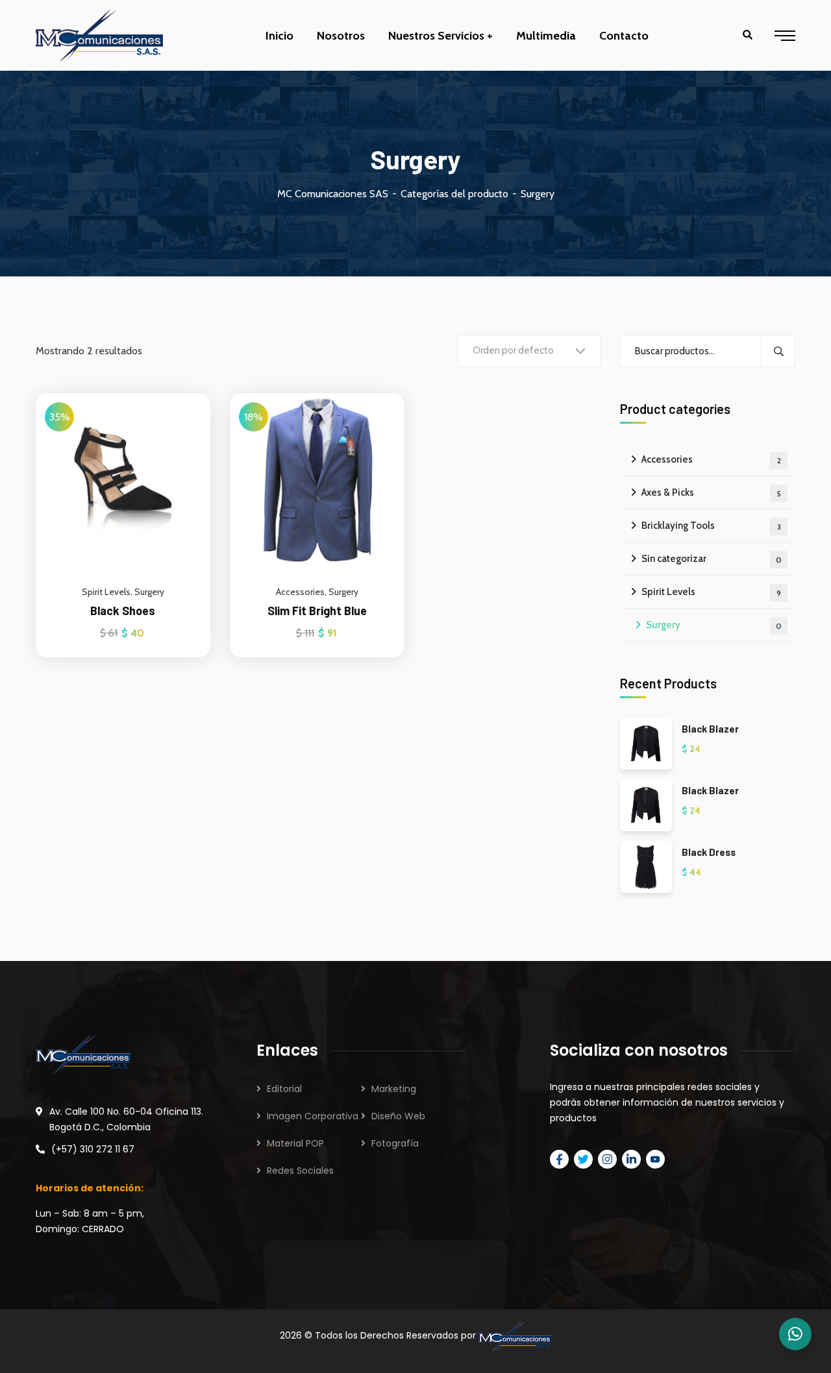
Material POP (295, 1143)
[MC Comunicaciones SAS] (99, 35)
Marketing (393, 1088)
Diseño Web (398, 1116)
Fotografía (395, 1143)
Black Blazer (710, 729)
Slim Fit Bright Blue (317, 610)
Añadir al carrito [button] (184, 393)
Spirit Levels (106, 592)
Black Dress (709, 852)
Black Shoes (122, 610)
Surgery (149, 592)
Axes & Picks (711, 492)
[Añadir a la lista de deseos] (184, 426)
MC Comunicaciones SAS (332, 194)
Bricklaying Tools (711, 525)
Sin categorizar (711, 559)
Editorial (284, 1088)
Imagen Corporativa (312, 1116)
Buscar (778, 351)
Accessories (300, 592)
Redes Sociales (300, 1170)
